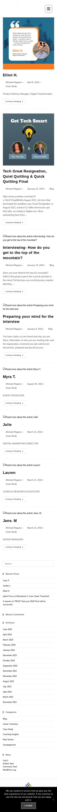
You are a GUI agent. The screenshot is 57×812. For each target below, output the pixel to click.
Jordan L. (7, 586)
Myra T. (9, 377)
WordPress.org (9, 770)
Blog (52, 189)
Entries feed (8, 763)
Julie (7, 424)
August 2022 (8, 681)
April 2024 (7, 634)
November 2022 (10, 676)
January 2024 (9, 650)
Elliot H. (10, 75)
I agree (28, 805)
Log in (5, 760)
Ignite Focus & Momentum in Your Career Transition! (26, 596)
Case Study (11, 86)
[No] (53, 799)
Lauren (9, 473)
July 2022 (7, 686)
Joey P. (6, 580)
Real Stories (8, 739)
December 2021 (10, 702)
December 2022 (10, 671)
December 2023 (10, 655)
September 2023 (10, 666)
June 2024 (7, 629)
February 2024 (9, 645)
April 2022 (7, 692)
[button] (48, 8)
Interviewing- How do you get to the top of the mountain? (26, 252)
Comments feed (10, 767)
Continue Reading (15, 100)
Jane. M (10, 521)
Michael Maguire (14, 82)
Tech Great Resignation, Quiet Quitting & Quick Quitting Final (25, 176)
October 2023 (9, 660)
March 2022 (8, 697)
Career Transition (10, 724)
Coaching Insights (11, 734)
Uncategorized (9, 745)
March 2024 (8, 640)
